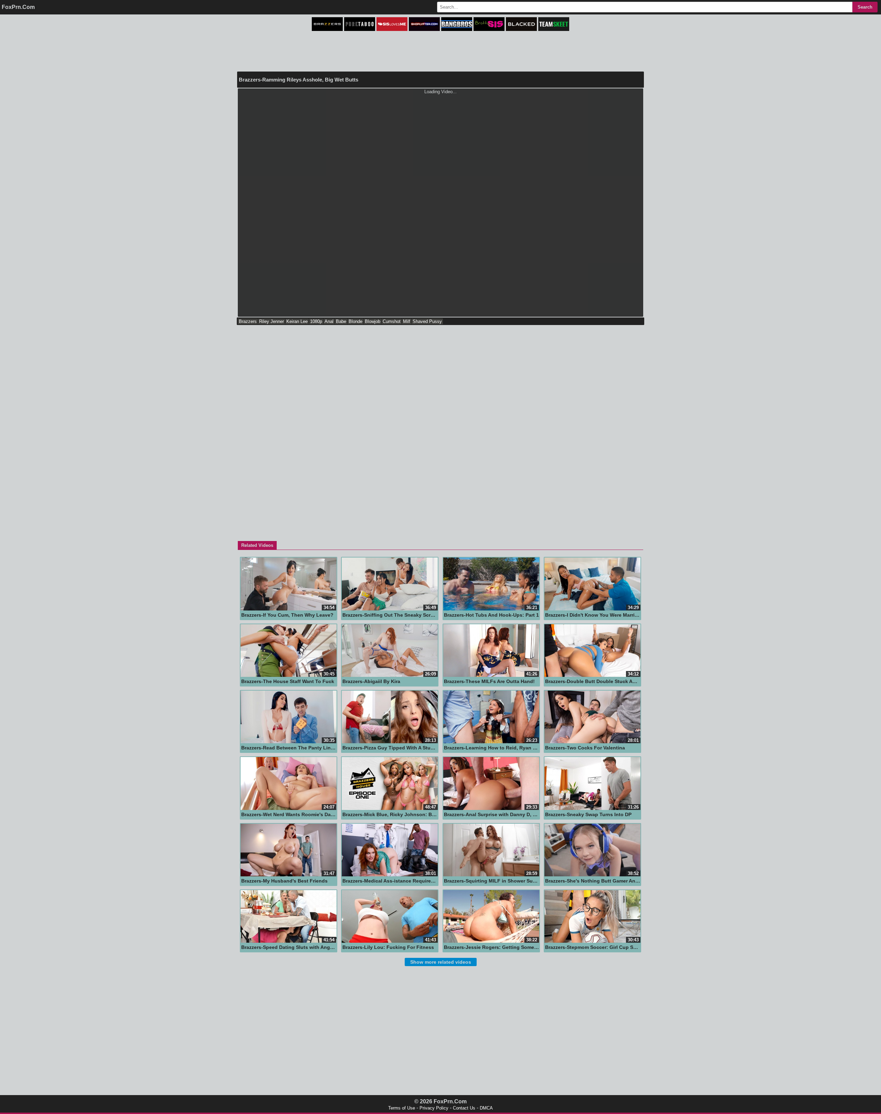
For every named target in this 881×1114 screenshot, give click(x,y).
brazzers (248, 321)
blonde (355, 321)
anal (329, 321)
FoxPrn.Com (18, 7)
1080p (316, 321)
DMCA (486, 1108)
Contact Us (464, 1108)
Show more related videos (440, 962)
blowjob (372, 321)
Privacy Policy (434, 1108)
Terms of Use (401, 1108)
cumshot (392, 321)
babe (341, 321)
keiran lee (297, 321)
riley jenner (271, 321)
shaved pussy (427, 321)
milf (406, 321)
